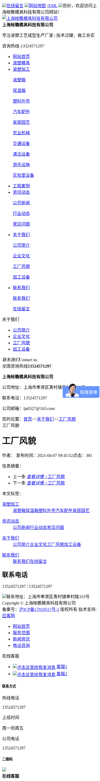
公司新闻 (21, 527)
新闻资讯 (21, 639)
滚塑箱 (19, 510)
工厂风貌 (21, 343)
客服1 (61, 666)
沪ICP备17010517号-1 (39, 609)
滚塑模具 (21, 63)
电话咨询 (21, 645)
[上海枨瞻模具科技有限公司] (30, 18)
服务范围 (21, 632)
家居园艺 (81, 510)
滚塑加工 (21, 69)
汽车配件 (64, 510)
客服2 (61, 674)
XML (52, 5)
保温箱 (32, 510)
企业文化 (21, 336)
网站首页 (21, 56)
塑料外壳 (46, 510)
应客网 (8, 616)
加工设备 (21, 349)
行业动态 (38, 527)
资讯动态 (21, 192)
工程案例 (21, 186)
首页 (27, 419)
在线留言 (14, 5)
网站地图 (37, 5)
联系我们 (21, 287)
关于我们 (21, 234)
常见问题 (55, 527)
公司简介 (21, 330)
